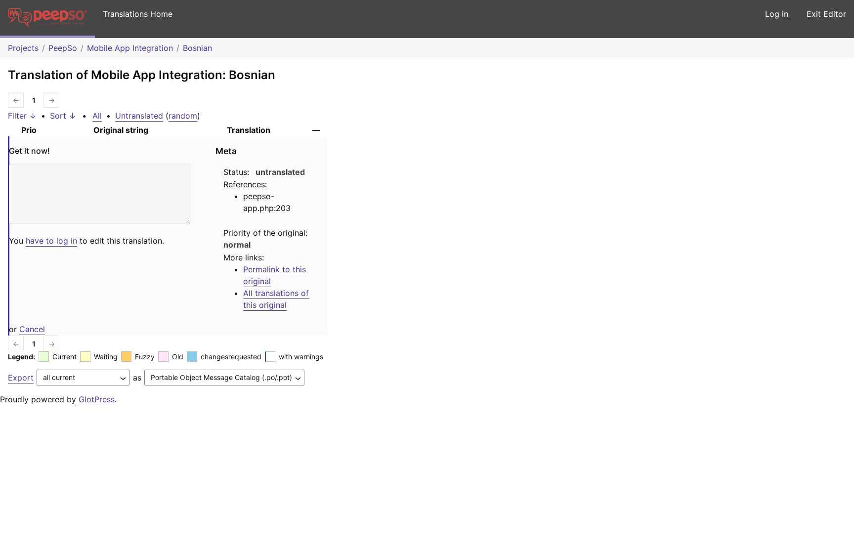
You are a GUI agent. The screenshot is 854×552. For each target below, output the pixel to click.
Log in (776, 14)
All (97, 116)
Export (21, 377)
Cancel (32, 329)
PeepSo (62, 48)
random (183, 116)
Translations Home (137, 14)
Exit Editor (826, 14)
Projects (23, 48)
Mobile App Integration (130, 48)
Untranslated (139, 116)
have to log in (51, 241)
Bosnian (197, 48)
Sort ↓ (63, 116)
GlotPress (97, 399)
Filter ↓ (22, 116)
